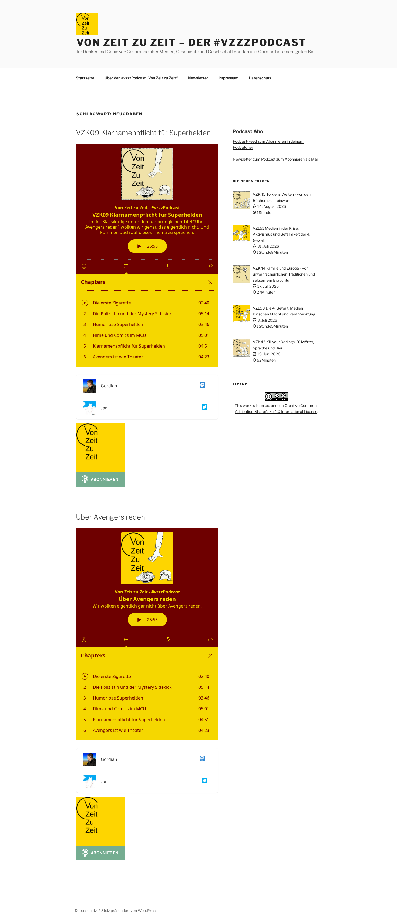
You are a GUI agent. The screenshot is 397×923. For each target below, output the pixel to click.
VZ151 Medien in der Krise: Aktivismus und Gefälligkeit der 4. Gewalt (281, 234)
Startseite (85, 78)
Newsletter (198, 78)
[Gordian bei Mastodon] (201, 385)
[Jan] (203, 408)
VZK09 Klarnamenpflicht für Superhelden (143, 132)
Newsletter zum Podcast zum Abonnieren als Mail (275, 159)
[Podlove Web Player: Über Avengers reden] (147, 634)
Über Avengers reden (110, 517)
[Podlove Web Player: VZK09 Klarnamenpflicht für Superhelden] (147, 255)
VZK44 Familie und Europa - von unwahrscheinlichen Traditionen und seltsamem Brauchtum (284, 274)
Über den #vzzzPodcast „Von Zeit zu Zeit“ (141, 78)
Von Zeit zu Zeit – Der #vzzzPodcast (191, 42)
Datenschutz (260, 78)
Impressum (228, 78)
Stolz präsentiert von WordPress (129, 910)
